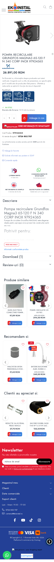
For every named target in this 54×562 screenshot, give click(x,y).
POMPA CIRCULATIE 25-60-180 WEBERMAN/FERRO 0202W (39, 311)
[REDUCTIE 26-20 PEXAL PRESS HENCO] (15, 409)
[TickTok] (31, 520)
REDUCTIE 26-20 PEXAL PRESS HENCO (15, 424)
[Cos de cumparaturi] (50, 7)
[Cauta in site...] (44, 7)
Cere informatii (18, 156)
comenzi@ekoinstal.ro (13, 513)
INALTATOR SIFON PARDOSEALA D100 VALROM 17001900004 (14, 368)
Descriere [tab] (10, 200)
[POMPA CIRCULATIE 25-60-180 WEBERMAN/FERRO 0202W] (39, 296)
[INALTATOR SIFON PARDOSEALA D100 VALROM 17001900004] (15, 352)
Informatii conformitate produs (16, 249)
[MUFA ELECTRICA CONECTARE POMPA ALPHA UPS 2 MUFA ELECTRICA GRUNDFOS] (15, 296)
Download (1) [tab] (13, 256)
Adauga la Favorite (11, 150)
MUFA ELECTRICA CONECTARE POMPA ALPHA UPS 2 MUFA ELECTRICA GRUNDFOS (14, 311)
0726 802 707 (11, 510)
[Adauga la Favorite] (23, 287)
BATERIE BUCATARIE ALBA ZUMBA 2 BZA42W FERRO (39, 368)
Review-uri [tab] (13, 265)
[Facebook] (14, 520)
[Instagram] (39, 520)
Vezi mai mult (12, 244)
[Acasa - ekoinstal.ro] (19, 7)
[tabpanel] (27, 33)
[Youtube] (22, 520)
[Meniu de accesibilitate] (49, 541)
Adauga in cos (36, 118)
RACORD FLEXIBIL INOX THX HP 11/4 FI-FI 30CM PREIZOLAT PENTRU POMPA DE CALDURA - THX (39, 424)
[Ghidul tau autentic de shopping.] (27, 556)
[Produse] (3, 10)
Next (51, 35)
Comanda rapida (10, 160)
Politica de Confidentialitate (23, 469)
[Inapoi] (52, 54)
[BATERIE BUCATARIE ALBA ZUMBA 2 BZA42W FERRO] (39, 352)
